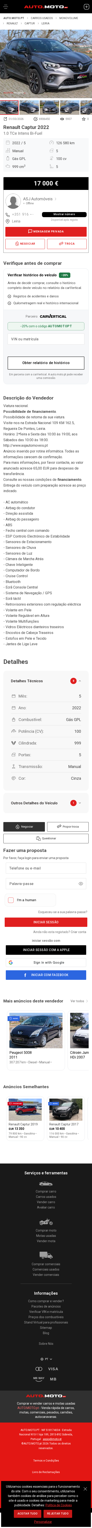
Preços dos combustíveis (46, 1317)
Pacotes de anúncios (46, 1306)
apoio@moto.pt (52, 1439)
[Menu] (5, 6)
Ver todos (77, 1001)
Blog (46, 1333)
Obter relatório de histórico (46, 363)
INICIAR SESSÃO (46, 922)
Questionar (49, 838)
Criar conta (78, 932)
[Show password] (81, 884)
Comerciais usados (46, 1269)
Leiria (45, 23)
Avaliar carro (46, 1207)
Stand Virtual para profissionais (46, 1322)
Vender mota (46, 1241)
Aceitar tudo (27, 1513)
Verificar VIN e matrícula (46, 1312)
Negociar (27, 826)
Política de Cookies (59, 1505)
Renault (12, 23)
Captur (30, 23)
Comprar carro (46, 1191)
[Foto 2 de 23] (29, 107)
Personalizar (43, 1522)
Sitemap (46, 1327)
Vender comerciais (46, 1275)
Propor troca (71, 826)
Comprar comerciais (46, 1264)
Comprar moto (46, 1230)
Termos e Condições (46, 1460)
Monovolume (68, 18)
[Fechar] (85, 1486)
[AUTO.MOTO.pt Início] (46, 6)
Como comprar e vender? (46, 1301)
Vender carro (46, 1202)
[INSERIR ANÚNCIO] (86, 6)
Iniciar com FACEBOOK (50, 975)
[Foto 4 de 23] (69, 107)
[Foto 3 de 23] (49, 107)
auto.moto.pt (13, 18)
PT (46, 1359)
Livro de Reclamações (46, 1472)
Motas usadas (46, 1236)
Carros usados (42, 18)
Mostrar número (64, 214)
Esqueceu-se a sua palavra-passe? (62, 912)
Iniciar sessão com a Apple (46, 950)
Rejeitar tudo (58, 1513)
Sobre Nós (46, 1343)
